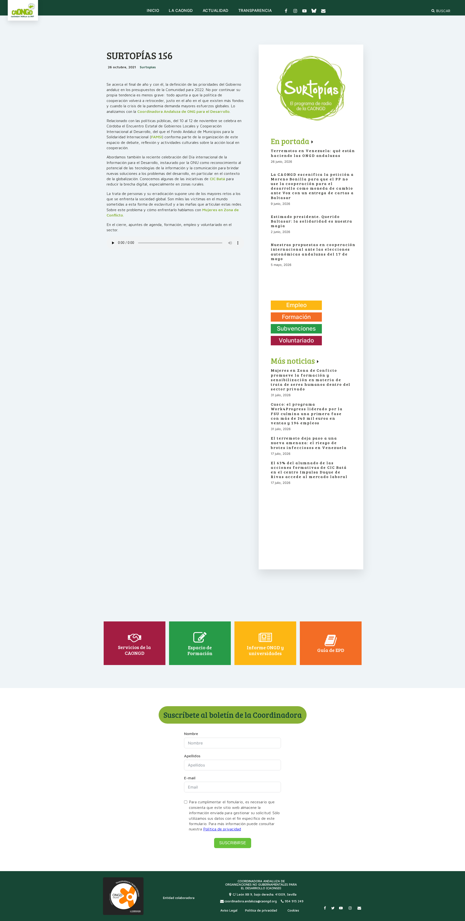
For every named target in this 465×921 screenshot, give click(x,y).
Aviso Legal (228, 910)
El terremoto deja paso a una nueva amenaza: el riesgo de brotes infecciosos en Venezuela (309, 443)
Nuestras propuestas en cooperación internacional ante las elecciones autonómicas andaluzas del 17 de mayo (313, 251)
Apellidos (192, 756)
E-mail (189, 778)
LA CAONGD (181, 10)
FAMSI (156, 137)
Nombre (191, 733)
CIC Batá (217, 179)
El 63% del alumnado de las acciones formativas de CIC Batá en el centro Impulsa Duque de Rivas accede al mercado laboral (309, 469)
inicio (153, 10)
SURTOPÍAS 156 (140, 55)
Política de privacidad (222, 829)
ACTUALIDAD (216, 10)
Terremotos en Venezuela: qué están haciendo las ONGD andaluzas (313, 152)
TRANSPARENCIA (255, 10)
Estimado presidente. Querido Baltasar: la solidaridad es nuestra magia (311, 221)
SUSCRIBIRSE (232, 843)
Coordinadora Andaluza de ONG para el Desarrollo (183, 111)
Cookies (293, 910)
